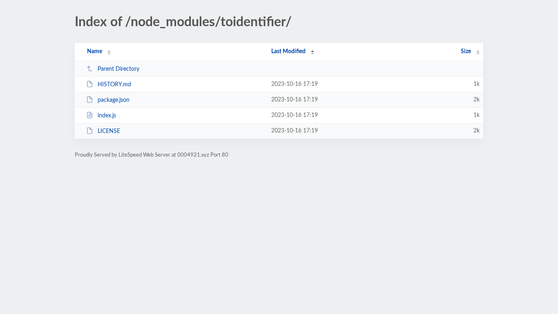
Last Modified (288, 51)
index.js (107, 116)
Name (94, 51)
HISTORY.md (114, 84)
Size (466, 51)
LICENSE (109, 131)
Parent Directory (118, 69)
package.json (113, 100)
